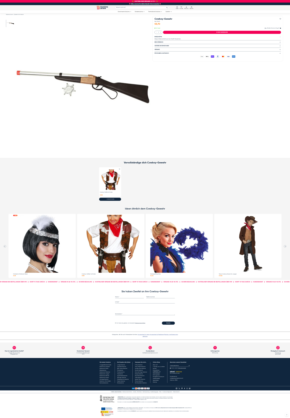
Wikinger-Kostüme (121, 377)
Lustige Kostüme (121, 364)
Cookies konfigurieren (167, 391)
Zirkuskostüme (120, 382)
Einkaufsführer (156, 370)
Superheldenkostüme (122, 375)
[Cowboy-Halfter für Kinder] (110, 179)
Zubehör (168, 11)
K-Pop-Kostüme (138, 364)
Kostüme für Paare (104, 368)
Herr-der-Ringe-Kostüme (141, 372)
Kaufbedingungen (154, 391)
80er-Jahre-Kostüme (122, 368)
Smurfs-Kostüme (139, 370)
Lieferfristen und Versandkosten (156, 372)
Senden (168, 323)
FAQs (160, 391)
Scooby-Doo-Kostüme (140, 368)
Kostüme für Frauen (104, 377)
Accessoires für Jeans (144, 334)
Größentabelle (156, 378)
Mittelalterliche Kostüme (123, 379)
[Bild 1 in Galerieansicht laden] (10, 23)
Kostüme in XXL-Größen (105, 381)
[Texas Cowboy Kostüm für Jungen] (248, 244)
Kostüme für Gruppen (105, 366)
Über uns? (155, 364)
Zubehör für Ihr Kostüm (19, 14)
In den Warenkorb (222, 32)
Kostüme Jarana (9, 14)
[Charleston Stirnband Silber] (42, 244)
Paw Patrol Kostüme (139, 375)
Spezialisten (156, 380)
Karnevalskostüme (104, 382)
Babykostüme (103, 370)
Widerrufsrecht (176, 391)
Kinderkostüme (139, 11)
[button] (191, 7)
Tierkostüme (120, 373)
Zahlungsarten (156, 374)
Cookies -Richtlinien (137, 391)
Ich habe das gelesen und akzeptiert (131, 323)
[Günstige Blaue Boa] (179, 244)
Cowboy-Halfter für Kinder (106, 192)
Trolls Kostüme (138, 377)
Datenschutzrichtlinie (140, 323)
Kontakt (155, 368)
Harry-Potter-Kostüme (140, 366)
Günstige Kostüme (104, 379)
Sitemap (155, 382)
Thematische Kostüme (154, 11)
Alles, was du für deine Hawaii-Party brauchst (145, 4)
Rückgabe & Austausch (158, 376)
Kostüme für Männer (104, 375)
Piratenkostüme (121, 372)
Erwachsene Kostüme (124, 11)
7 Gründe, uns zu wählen (159, 366)
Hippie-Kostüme (121, 381)
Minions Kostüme (139, 381)
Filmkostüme (120, 370)
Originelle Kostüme (121, 366)
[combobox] (142, 7)
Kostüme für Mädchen (105, 372)
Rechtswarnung (146, 391)
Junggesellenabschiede (105, 364)
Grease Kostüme (139, 373)
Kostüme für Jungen (104, 373)
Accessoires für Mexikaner (157, 334)
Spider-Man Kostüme (140, 379)
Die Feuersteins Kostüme (141, 382)
